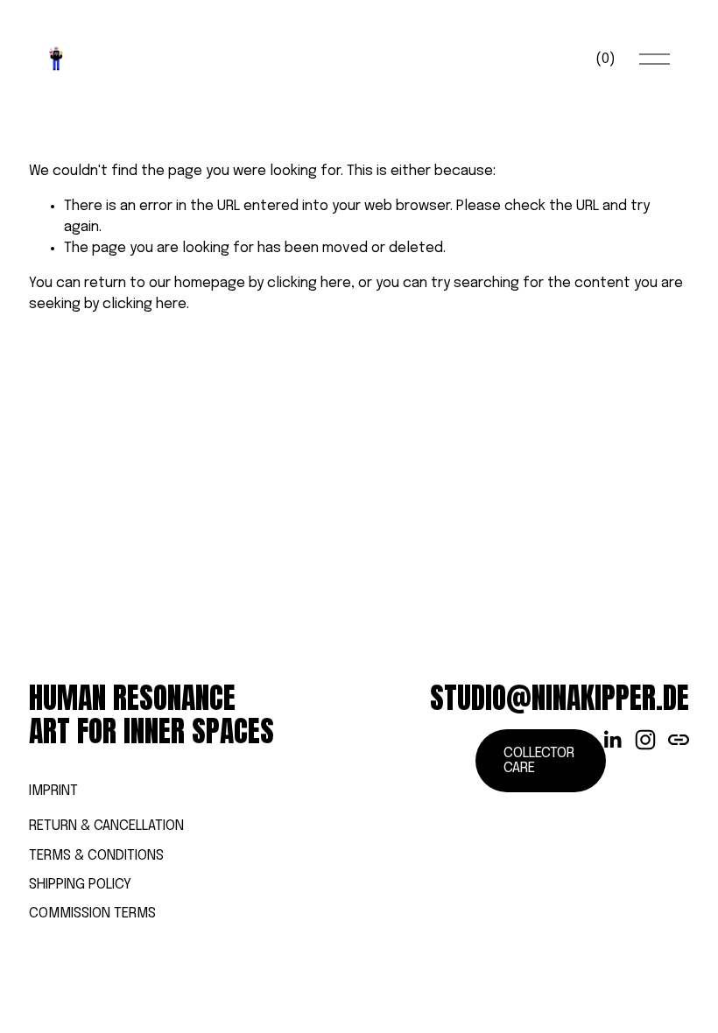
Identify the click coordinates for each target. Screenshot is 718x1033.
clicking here (309, 283)
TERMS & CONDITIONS (96, 855)
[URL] (678, 739)
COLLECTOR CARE (538, 761)
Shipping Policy (80, 884)
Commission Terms (92, 913)
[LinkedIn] (612, 739)
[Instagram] (645, 739)
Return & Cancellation (106, 826)
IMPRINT (53, 791)
